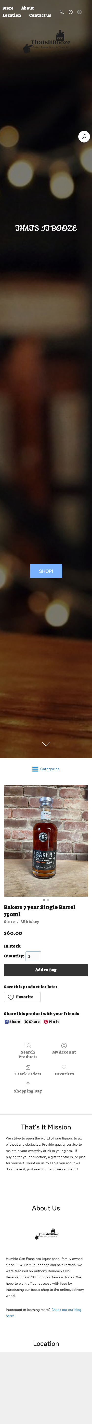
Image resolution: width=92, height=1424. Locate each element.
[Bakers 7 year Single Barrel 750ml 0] (46, 841)
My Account (64, 1052)
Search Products (27, 1054)
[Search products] (84, 137)
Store (9, 921)
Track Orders (27, 1073)
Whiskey (30, 921)
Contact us (40, 15)
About (27, 8)
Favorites (64, 1073)
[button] (22, 997)
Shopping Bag (28, 1091)
